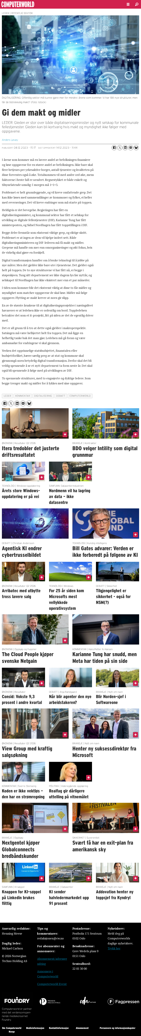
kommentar (22, 396)
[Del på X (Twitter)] (119, 147)
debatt (60, 396)
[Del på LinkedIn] (125, 147)
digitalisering (43, 396)
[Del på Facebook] (114, 147)
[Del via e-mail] (130, 147)
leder (7, 396)
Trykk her (114, 948)
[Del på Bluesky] (136, 147)
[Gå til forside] (60, 4)
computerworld (80, 396)
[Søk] (136, 4)
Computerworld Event (52, 984)
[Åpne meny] (128, 4)
